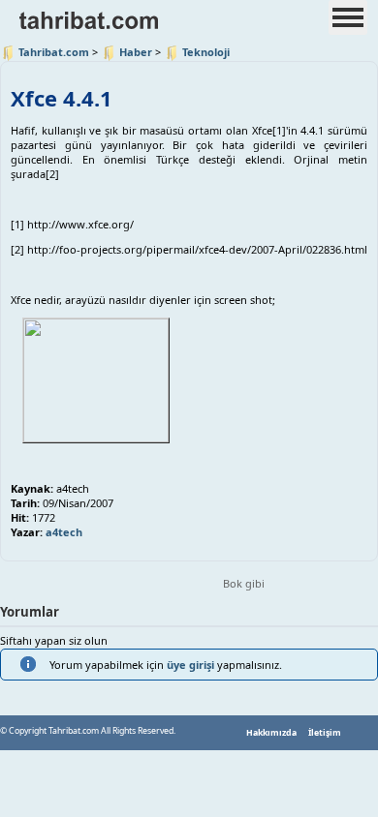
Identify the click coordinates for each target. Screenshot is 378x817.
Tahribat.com (53, 52)
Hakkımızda (271, 733)
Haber (135, 52)
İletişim (324, 733)
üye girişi (190, 664)
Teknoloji (206, 52)
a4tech (64, 532)
